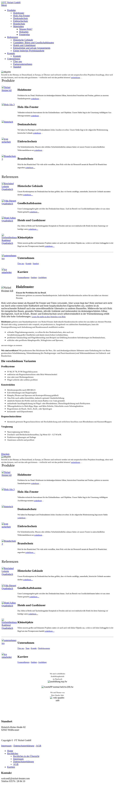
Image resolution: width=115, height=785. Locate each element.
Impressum (6, 745)
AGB (38, 745)
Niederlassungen (44, 648)
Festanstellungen (23, 277)
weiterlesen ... (30, 168)
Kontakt (28, 264)
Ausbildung (42, 277)
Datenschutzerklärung (23, 745)
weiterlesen (75, 77)
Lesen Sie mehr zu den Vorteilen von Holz (49, 316)
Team (27, 648)
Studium (34, 277)
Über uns (21, 264)
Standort (36, 264)
